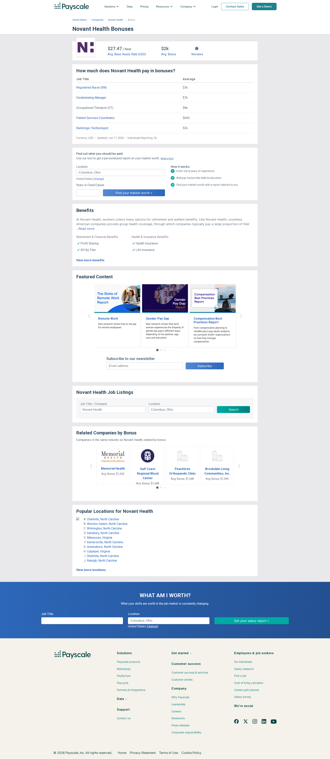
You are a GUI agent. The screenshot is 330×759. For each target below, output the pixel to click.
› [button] (241, 315)
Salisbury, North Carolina (103, 533)
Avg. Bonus (168, 54)
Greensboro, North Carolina (105, 547)
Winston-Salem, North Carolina (107, 524)
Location (154, 404)
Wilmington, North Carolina (104, 528)
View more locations (91, 570)
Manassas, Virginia (99, 537)
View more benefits (90, 260)
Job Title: (47, 614)
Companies (97, 20)
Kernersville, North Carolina (105, 542)
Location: (82, 167)
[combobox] (120, 172)
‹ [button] (89, 315)
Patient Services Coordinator (95, 118)
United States (79, 20)
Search (234, 409)
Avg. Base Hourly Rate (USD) (127, 54)
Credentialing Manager (91, 97)
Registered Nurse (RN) (91, 87)
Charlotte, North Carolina (103, 519)
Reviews (197, 54)
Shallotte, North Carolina (103, 556)
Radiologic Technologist (92, 128)
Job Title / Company (93, 404)
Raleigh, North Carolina (102, 560)
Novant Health (115, 20)
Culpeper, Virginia (98, 551)
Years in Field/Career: (90, 185)
